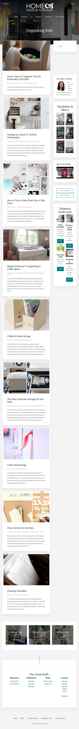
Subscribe (64, 681)
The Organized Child (30, 83)
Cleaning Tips (12, 531)
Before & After (12, 273)
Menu (72, 3)
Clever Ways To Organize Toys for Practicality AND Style (24, 78)
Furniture (10, 405)
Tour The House (65, 190)
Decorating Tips (12, 141)
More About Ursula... (66, 94)
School (21, 141)
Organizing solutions (14, 83)
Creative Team (12, 340)
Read (60, 241)
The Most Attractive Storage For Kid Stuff (25, 400)
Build (9, 469)
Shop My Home (47, 681)
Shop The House (65, 195)
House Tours (48, 683)
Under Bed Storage (16, 464)
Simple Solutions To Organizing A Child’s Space (24, 267)
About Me (31, 683)
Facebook (64, 683)
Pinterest (64, 688)
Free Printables (22, 531)
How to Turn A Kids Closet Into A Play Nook (26, 202)
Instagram (65, 686)
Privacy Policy (14, 681)
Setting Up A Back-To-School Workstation (21, 136)
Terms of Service (14, 683)
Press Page (31, 681)
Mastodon (65, 696)
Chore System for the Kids (20, 527)
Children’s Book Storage (19, 336)
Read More (16, 636)
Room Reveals (11, 207)
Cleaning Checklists (17, 590)
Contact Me (31, 686)
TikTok (65, 691)
